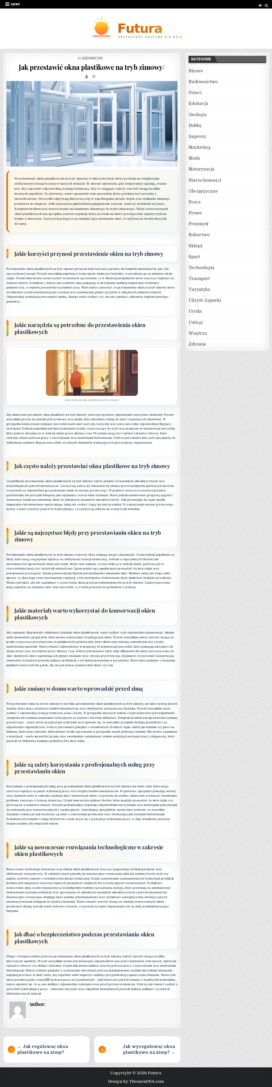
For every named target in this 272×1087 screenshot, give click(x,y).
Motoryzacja (201, 169)
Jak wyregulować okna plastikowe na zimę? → (148, 1049)
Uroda (195, 311)
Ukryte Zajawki (205, 300)
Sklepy (196, 246)
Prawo (195, 213)
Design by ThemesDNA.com (136, 1081)
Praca (195, 202)
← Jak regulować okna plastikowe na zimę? (42, 1049)
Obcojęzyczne (203, 191)
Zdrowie (197, 344)
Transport (199, 278)
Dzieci (195, 92)
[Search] (266, 5)
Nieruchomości (205, 180)
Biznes (196, 71)
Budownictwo (92, 58)
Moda (194, 158)
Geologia (198, 114)
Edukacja (198, 103)
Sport (194, 256)
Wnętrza (198, 333)
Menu (15, 4)
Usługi (196, 322)
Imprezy (197, 136)
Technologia (201, 267)
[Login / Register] (260, 5)
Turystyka (199, 289)
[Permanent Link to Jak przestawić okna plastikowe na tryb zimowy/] (91, 124)
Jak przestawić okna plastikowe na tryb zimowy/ (92, 67)
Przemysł (199, 224)
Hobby (195, 125)
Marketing (200, 147)
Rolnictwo (199, 234)
